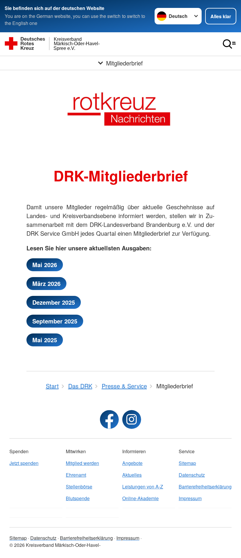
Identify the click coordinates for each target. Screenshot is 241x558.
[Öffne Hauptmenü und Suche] (229, 44)
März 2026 (46, 283)
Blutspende (78, 498)
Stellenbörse (79, 486)
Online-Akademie (140, 498)
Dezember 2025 (53, 302)
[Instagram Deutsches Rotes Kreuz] (131, 419)
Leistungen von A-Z (142, 486)
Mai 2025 (44, 340)
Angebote (132, 463)
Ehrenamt (76, 474)
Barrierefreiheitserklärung (205, 486)
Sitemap (187, 463)
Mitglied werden (82, 463)
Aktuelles (132, 474)
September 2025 (54, 321)
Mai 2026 (44, 264)
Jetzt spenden (24, 463)
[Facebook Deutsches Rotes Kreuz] (109, 419)
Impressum (190, 498)
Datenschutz (192, 474)
